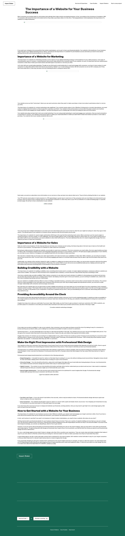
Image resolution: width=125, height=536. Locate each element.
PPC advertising (51, 198)
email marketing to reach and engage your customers (76, 113)
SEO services (28, 372)
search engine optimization (90, 251)
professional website (74, 50)
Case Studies (93, 3)
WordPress (43, 423)
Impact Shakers (104, 3)
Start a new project (116, 3)
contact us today (51, 443)
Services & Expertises (81, 3)
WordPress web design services (42, 442)
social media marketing (35, 65)
